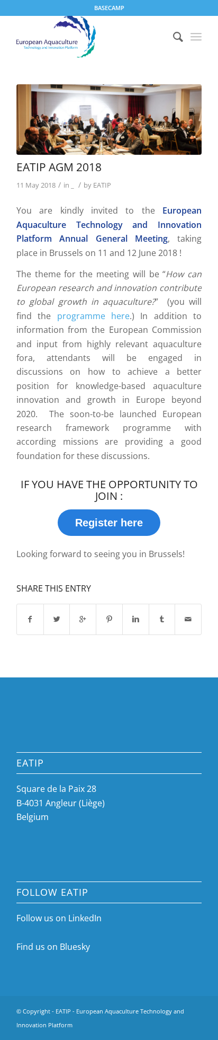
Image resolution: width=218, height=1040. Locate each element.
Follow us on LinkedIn (59, 918)
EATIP (102, 185)
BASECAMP (109, 8)
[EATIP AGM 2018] (109, 119)
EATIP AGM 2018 (59, 167)
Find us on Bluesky (53, 947)
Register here (109, 522)
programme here (93, 316)
